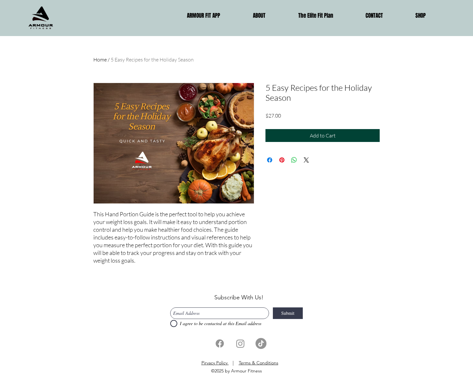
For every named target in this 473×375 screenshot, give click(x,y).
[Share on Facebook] (270, 160)
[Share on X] (306, 160)
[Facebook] (219, 343)
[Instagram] (240, 343)
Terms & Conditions (258, 363)
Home (100, 59)
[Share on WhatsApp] (294, 160)
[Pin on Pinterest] (282, 160)
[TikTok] (260, 343)
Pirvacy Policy (215, 363)
